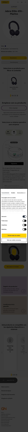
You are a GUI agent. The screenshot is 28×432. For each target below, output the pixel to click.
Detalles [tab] (13, 192)
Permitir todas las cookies (14, 235)
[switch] (24, 221)
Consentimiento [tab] (5, 192)
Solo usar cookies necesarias (14, 240)
